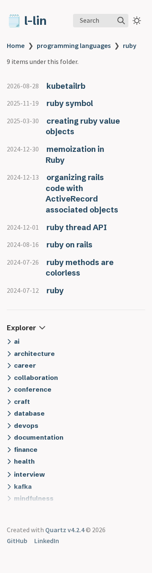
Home (15, 45)
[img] (121, 20)
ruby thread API (76, 227)
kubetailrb (65, 86)
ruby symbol (69, 103)
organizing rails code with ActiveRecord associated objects (82, 193)
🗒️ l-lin (27, 20)
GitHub (17, 540)
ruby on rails (69, 244)
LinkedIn (46, 540)
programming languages (74, 45)
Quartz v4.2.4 (64, 529)
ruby (129, 45)
